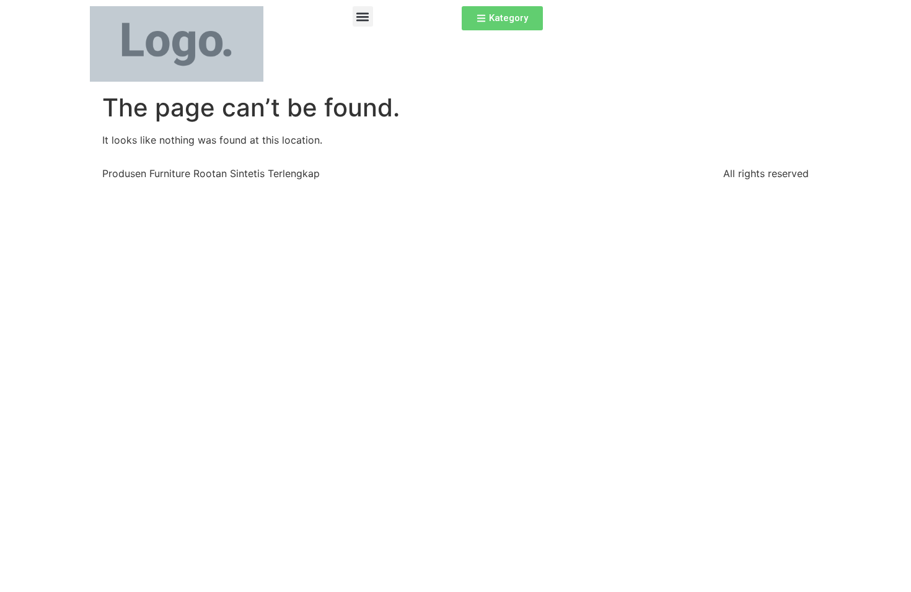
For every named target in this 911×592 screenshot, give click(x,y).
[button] (363, 16)
